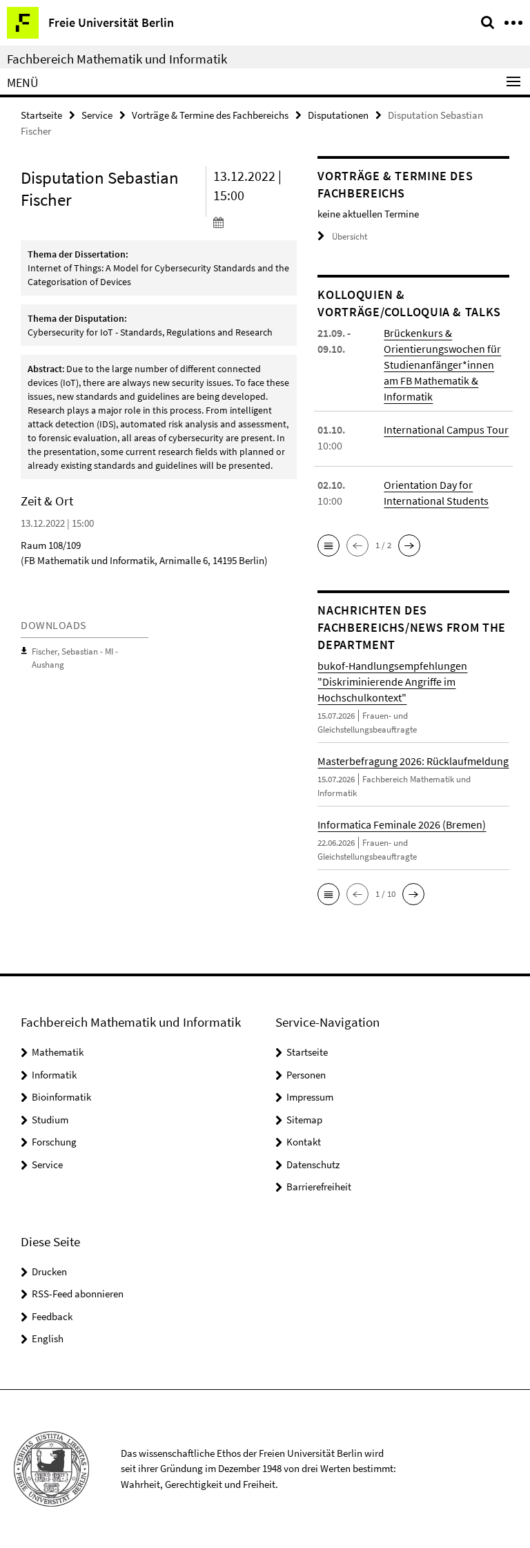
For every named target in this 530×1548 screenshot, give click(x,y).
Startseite (41, 115)
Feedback (52, 1316)
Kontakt (303, 1141)
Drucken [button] (49, 1271)
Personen (306, 1074)
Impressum (309, 1096)
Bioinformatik (61, 1096)
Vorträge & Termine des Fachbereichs (210, 115)
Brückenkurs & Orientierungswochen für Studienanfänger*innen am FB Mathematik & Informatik (442, 364)
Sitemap (304, 1119)
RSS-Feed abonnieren (78, 1293)
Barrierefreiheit (318, 1186)
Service (96, 115)
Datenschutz (313, 1164)
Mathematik (58, 1051)
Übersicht (349, 236)
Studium (50, 1119)
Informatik (54, 1074)
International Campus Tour (446, 429)
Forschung (54, 1141)
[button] (328, 545)
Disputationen (338, 115)
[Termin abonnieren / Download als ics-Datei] (255, 221)
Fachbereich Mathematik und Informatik (117, 58)
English (47, 1338)
